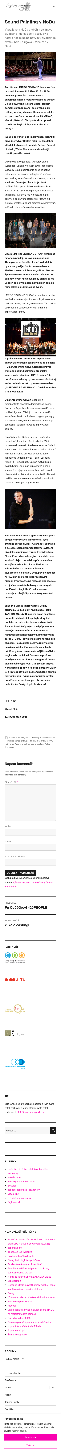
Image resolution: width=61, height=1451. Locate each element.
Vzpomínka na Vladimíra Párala (24, 1326)
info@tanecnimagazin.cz (31, 1112)
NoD (6, 743)
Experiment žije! (16, 1330)
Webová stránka (15, 856)
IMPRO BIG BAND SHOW (41, 740)
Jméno (9, 826)
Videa (8, 1387)
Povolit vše (30, 1437)
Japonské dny (15, 1247)
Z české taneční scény (19, 1198)
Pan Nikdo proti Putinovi (20, 1301)
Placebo (12, 1305)
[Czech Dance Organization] (15, 962)
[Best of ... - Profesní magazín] (15, 1014)
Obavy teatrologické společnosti (24, 1260)
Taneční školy (12, 1402)
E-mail (9, 841)
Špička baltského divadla (21, 1256)
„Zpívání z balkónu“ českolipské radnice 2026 (31, 1297)
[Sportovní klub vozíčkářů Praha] (15, 1066)
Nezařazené (14, 1177)
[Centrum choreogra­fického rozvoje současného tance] (15, 1040)
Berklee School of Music (17, 740)
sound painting (37, 743)
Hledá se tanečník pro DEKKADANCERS (29, 1276)
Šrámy (11, 1293)
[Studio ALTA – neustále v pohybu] (15, 988)
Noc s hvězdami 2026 (19, 1318)
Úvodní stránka (13, 1373)
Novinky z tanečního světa (43, 737)
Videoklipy (13, 1194)
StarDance (10, 1380)
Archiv (8, 1394)
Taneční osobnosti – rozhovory (24, 1189)
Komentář (11, 781)
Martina (12, 737)
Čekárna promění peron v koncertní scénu (30, 1322)
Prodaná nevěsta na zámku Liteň (25, 1264)
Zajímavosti (14, 1202)
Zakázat (30, 1445)
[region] (30, 1432)
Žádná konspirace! (17, 1334)
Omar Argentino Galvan (20, 743)
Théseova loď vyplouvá (20, 1252)
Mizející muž (14, 1280)
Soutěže (12, 1185)
